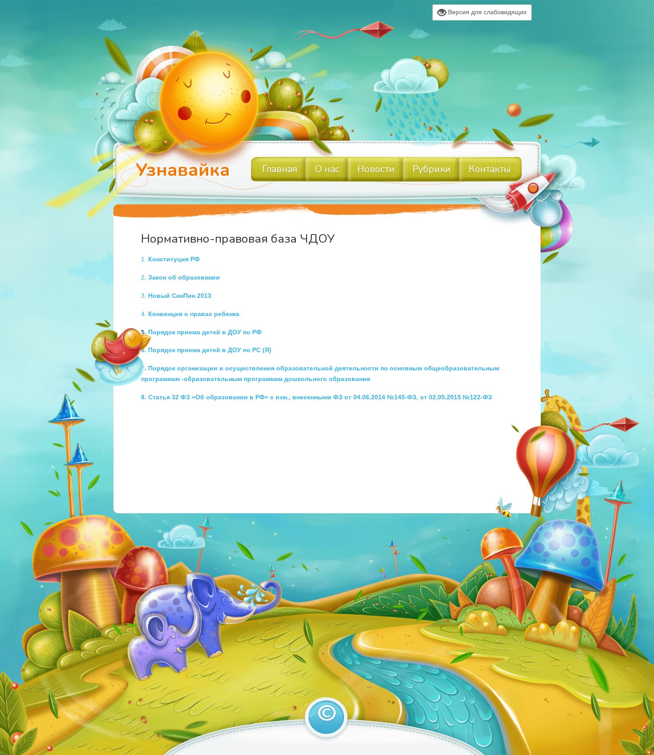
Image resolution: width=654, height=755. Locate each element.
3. (176, 295)
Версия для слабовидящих (486, 12)
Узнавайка (183, 170)
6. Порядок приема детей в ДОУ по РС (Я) (206, 349)
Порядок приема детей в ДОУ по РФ (205, 332)
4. (190, 313)
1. (170, 259)
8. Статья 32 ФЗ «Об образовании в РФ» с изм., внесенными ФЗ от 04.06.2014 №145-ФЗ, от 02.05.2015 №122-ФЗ (316, 397)
